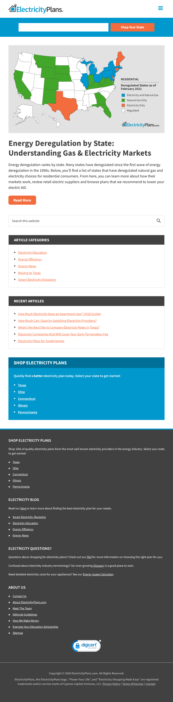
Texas (22, 385)
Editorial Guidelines (25, 614)
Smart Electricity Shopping (37, 279)
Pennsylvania (27, 412)
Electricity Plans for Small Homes (41, 341)
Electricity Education (32, 252)
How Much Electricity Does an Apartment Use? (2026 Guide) (59, 314)
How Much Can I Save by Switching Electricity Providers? (57, 320)
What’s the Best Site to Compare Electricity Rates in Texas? (58, 327)
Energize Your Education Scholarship (35, 627)
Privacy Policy (111, 684)
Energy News (27, 266)
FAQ (89, 557)
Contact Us (19, 596)
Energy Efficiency (30, 259)
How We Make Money (26, 620)
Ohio (21, 392)
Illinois (23, 405)
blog (23, 508)
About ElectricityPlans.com (29, 602)
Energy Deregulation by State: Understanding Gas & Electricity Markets (79, 148)
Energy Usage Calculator (98, 574)
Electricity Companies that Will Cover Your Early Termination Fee (63, 334)
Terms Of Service (132, 684)
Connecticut (26, 398)
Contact (150, 684)
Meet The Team (22, 608)
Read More (25, 201)
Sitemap (18, 633)
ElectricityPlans (35, 9)
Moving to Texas (29, 273)
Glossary (98, 566)
